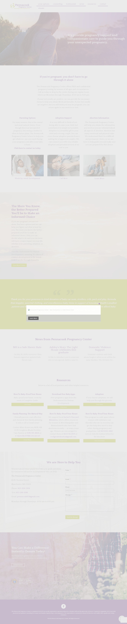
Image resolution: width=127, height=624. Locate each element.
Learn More (33, 318)
